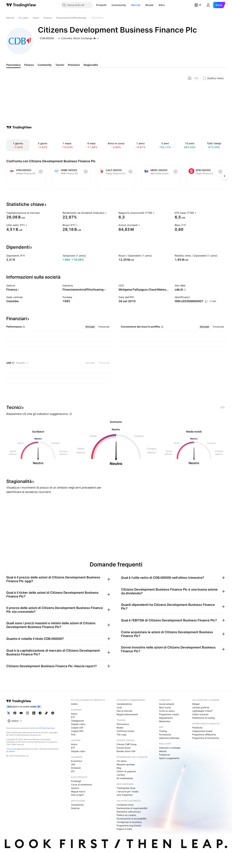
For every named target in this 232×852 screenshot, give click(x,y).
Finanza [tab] (29, 64)
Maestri (163, 751)
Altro (162, 5)
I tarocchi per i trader (127, 791)
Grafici (74, 704)
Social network (166, 704)
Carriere (121, 774)
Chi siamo (122, 761)
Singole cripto (78, 724)
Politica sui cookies (126, 815)
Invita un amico (167, 711)
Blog (119, 768)
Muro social (165, 707)
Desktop (75, 808)
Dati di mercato (124, 711)
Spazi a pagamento (169, 758)
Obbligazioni (77, 720)
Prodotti (101, 5)
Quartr (12, 751)
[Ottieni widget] (196, 78)
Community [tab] (45, 64)
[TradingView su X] (8, 713)
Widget (196, 704)
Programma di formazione (205, 738)
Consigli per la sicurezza (129, 822)
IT (200, 5)
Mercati (135, 5)
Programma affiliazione (204, 734)
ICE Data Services (46, 728)
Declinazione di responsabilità (132, 808)
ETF (73, 717)
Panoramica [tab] (13, 64)
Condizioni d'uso (125, 804)
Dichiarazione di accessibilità (131, 818)
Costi (119, 707)
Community (119, 5)
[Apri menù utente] (208, 5)
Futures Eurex (124, 747)
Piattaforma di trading (203, 717)
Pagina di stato (124, 829)
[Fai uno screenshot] (189, 78)
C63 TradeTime (125, 795)
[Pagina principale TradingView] (21, 5)
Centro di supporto (126, 771)
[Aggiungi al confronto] (40, 171)
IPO (73, 771)
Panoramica (123, 724)
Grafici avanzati (200, 714)
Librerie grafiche (200, 707)
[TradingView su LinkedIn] (34, 713)
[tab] (90, 327)
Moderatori (164, 721)
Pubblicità (197, 727)
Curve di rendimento (81, 784)
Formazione (165, 734)
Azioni (74, 713)
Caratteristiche (124, 704)
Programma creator (169, 714)
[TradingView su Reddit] (53, 713)
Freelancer (164, 754)
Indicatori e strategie (169, 747)
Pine (73, 734)
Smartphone (77, 804)
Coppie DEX (77, 731)
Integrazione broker (202, 731)
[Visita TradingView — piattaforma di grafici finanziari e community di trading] (19, 127)
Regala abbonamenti (127, 714)
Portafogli (76, 781)
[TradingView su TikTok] (46, 713)
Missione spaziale (126, 764)
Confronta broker (125, 731)
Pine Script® (77, 795)
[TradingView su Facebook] (15, 713)
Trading (163, 731)
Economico (76, 761)
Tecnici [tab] (59, 64)
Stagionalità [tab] (90, 64)
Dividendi (76, 768)
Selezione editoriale (169, 738)
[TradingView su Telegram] (40, 713)
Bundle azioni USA (126, 751)
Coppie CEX (77, 727)
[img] (94, 38)
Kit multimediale (125, 778)
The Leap (121, 734)
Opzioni (75, 788)
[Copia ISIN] (206, 301)
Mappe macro (78, 791)
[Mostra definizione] (42, 212)
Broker (150, 5)
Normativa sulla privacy (129, 811)
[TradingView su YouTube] (21, 713)
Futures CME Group (127, 744)
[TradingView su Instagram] (27, 713)
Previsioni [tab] (74, 64)
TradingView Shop (126, 788)
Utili (73, 764)
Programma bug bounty (129, 825)
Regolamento (166, 717)
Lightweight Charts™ (202, 711)
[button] (108, 5)
